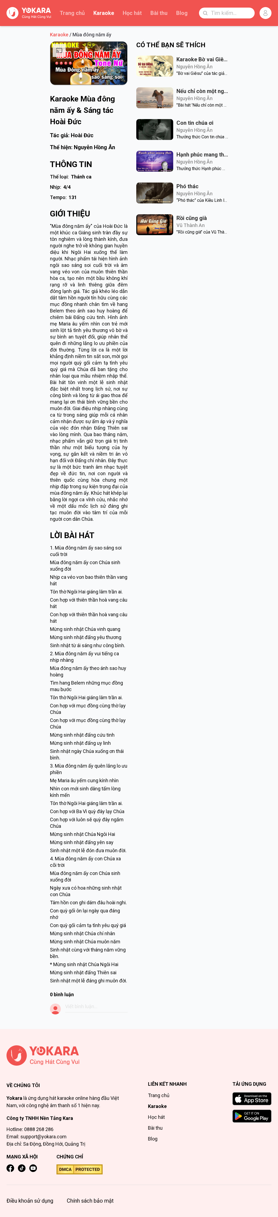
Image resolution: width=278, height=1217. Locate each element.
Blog (182, 13)
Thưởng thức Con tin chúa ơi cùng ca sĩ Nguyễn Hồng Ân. (202, 136)
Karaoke (103, 13)
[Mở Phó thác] (154, 193)
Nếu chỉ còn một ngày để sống (202, 91)
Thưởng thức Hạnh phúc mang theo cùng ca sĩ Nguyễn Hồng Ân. (202, 168)
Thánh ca (81, 177)
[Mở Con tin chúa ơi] (154, 129)
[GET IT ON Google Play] (251, 1116)
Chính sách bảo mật (90, 1200)
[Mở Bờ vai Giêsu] (154, 66)
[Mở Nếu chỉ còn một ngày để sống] (154, 97)
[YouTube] (33, 1168)
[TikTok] (22, 1168)
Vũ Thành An (190, 225)
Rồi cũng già (191, 218)
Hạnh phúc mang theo (202, 154)
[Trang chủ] (68, 1055)
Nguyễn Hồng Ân (94, 147)
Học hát (132, 13)
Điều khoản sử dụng (30, 1200)
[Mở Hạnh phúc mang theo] (154, 161)
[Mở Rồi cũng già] (154, 224)
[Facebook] (10, 1168)
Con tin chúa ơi (194, 123)
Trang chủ (72, 13)
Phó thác (187, 186)
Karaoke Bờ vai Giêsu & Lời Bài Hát (202, 59)
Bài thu (159, 13)
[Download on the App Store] (251, 1098)
